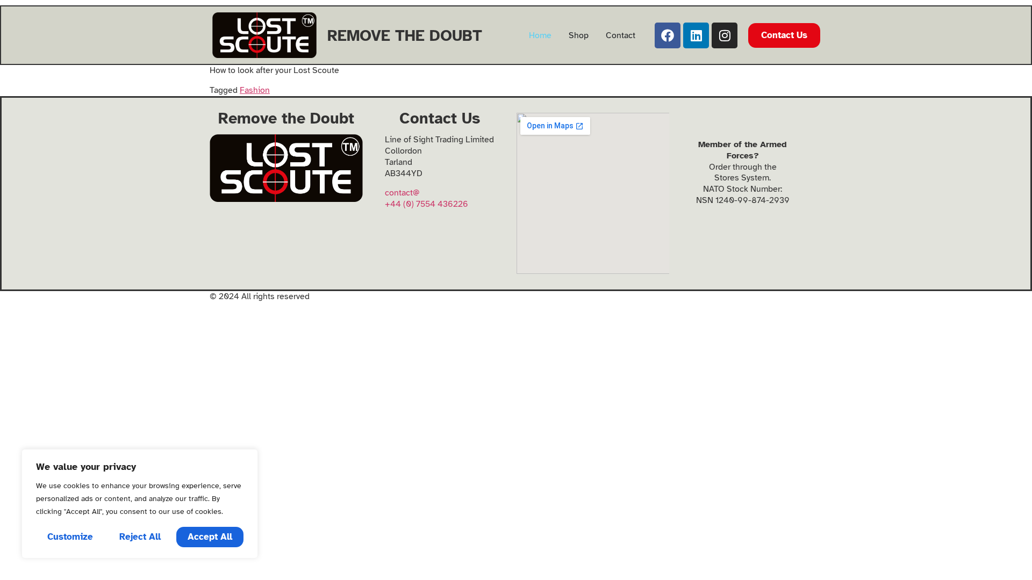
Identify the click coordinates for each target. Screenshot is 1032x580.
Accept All (210, 536)
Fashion (255, 90)
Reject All (140, 536)
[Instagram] (724, 35)
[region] (140, 504)
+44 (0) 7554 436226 (426, 204)
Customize (70, 536)
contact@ (402, 192)
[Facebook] (667, 35)
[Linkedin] (696, 35)
